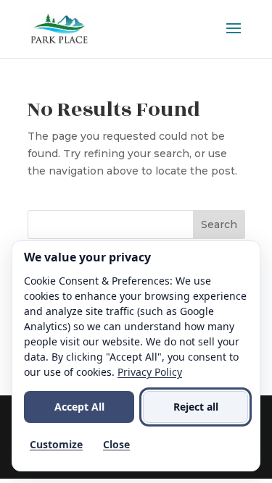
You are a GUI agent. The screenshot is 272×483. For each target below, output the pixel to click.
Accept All (79, 406)
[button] (233, 37)
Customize (56, 444)
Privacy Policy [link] (150, 372)
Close (116, 444)
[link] (59, 28)
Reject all (195, 406)
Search (219, 224)
